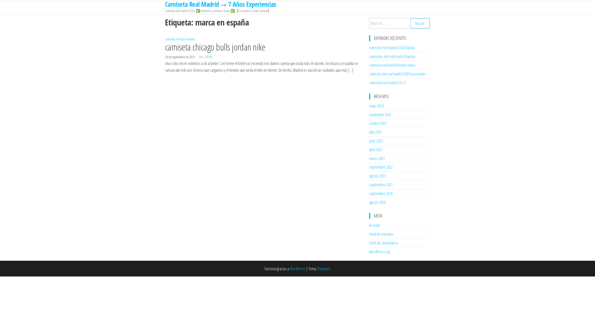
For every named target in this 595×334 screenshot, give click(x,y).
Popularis (324, 268)
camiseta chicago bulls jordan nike (215, 47)
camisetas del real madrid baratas (392, 56)
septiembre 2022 (381, 167)
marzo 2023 (377, 158)
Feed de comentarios (383, 243)
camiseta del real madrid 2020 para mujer (397, 74)
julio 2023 (375, 132)
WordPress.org (379, 251)
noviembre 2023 (380, 114)
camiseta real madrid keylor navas (392, 65)
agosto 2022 (377, 176)
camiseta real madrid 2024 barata (392, 47)
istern (208, 57)
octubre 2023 (378, 123)
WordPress (297, 268)
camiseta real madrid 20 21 (387, 82)
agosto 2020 (377, 202)
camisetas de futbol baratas (180, 39)
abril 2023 (375, 149)
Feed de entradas (381, 234)
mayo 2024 (376, 106)
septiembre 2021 (381, 184)
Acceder (374, 225)
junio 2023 (376, 141)
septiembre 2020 (381, 193)
